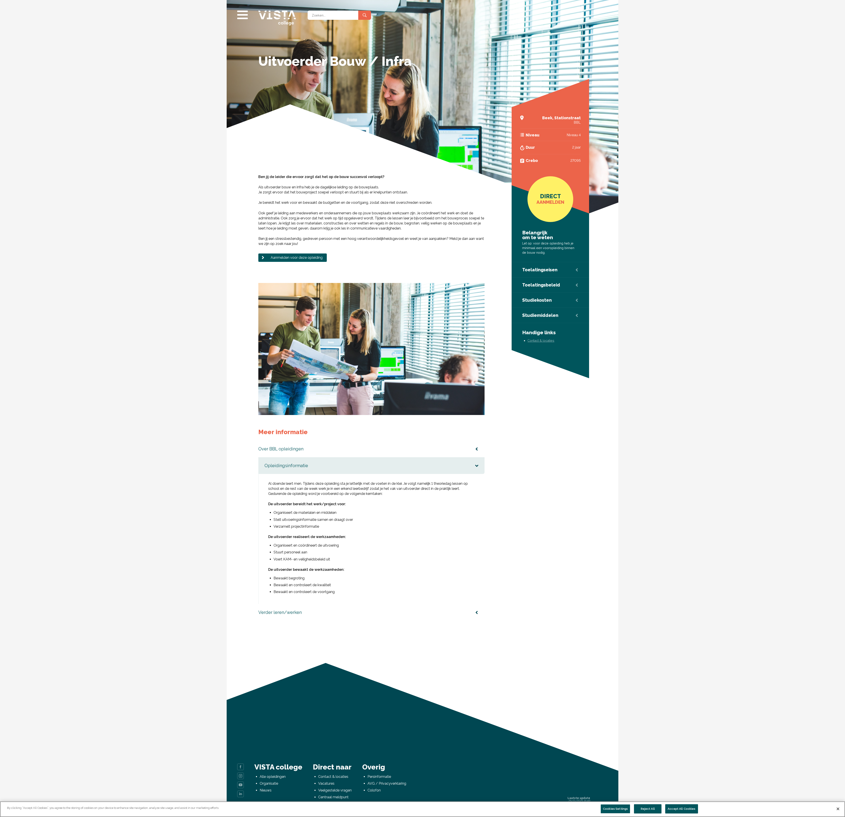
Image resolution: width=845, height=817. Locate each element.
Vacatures (326, 783)
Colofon (374, 790)
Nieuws (266, 790)
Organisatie (269, 783)
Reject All (648, 808)
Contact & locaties (540, 340)
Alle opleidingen (273, 777)
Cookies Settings (615, 808)
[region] (422, 809)
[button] (480, 286)
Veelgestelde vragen (335, 790)
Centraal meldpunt (333, 797)
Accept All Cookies (681, 808)
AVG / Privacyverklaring (386, 783)
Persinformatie (379, 777)
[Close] (838, 809)
